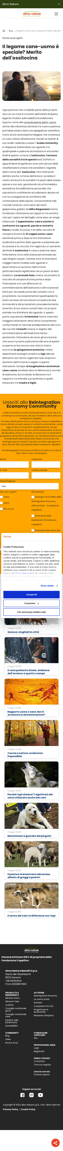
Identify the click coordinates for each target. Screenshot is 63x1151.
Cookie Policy (28, 1109)
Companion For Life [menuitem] (43, 1006)
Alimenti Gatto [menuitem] (12, 998)
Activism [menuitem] (38, 1002)
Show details (47, 585)
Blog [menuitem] (7, 1035)
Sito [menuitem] (36, 1038)
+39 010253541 (13, 981)
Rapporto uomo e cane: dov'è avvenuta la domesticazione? (26, 713)
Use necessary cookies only (31, 612)
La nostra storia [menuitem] (41, 999)
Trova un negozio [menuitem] (42, 1064)
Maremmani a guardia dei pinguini (29, 836)
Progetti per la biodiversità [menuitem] (41, 1010)
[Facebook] (22, 1097)
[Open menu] (56, 13)
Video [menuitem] (8, 1039)
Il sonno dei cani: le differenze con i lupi (31, 915)
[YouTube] (40, 1097)
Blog (11, 31)
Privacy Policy (10, 1109)
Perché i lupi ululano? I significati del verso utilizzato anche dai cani (30, 796)
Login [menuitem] (36, 1048)
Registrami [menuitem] (39, 1051)
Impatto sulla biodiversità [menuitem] (11, 1021)
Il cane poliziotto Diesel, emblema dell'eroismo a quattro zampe (28, 672)
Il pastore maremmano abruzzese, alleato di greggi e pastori (29, 876)
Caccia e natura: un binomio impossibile (25, 754)
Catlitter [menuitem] (9, 1005)
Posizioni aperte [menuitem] (42, 1074)
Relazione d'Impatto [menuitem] (44, 1015)
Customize (29, 603)
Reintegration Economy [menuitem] (45, 995)
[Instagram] (31, 1097)
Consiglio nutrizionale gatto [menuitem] (15, 1009)
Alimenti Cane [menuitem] (12, 1001)
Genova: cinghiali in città (23, 632)
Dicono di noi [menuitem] (11, 1042)
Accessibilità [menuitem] (11, 1025)
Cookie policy (26, 573)
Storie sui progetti (12, 38)
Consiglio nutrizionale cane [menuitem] (15, 1015)
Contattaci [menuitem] (39, 1061)
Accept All (31, 594)
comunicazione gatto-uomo (40, 122)
